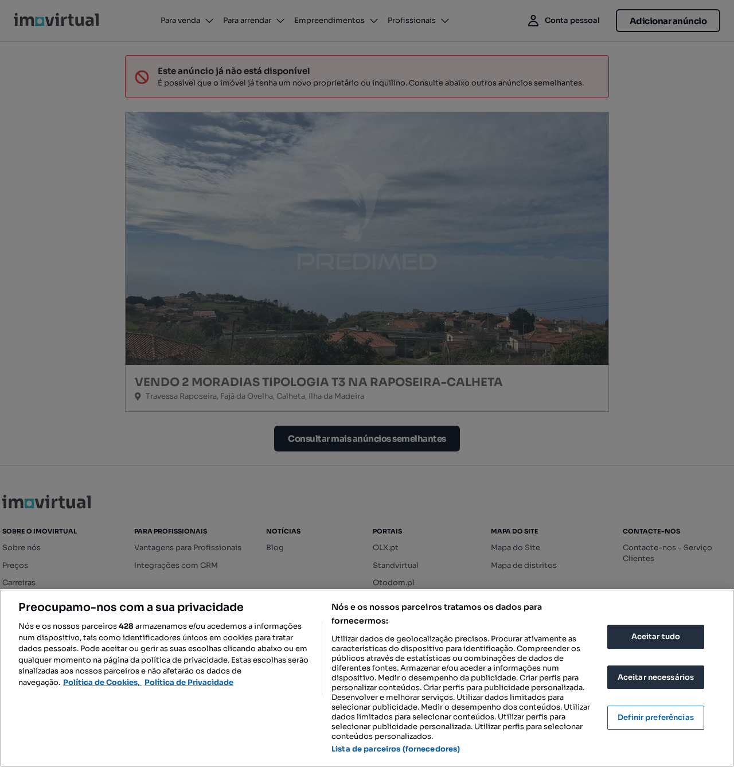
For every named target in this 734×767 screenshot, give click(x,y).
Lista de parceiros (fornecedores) (395, 749)
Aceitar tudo (656, 636)
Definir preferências (656, 717)
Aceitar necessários (656, 677)
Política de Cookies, (102, 682)
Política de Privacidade (189, 682)
